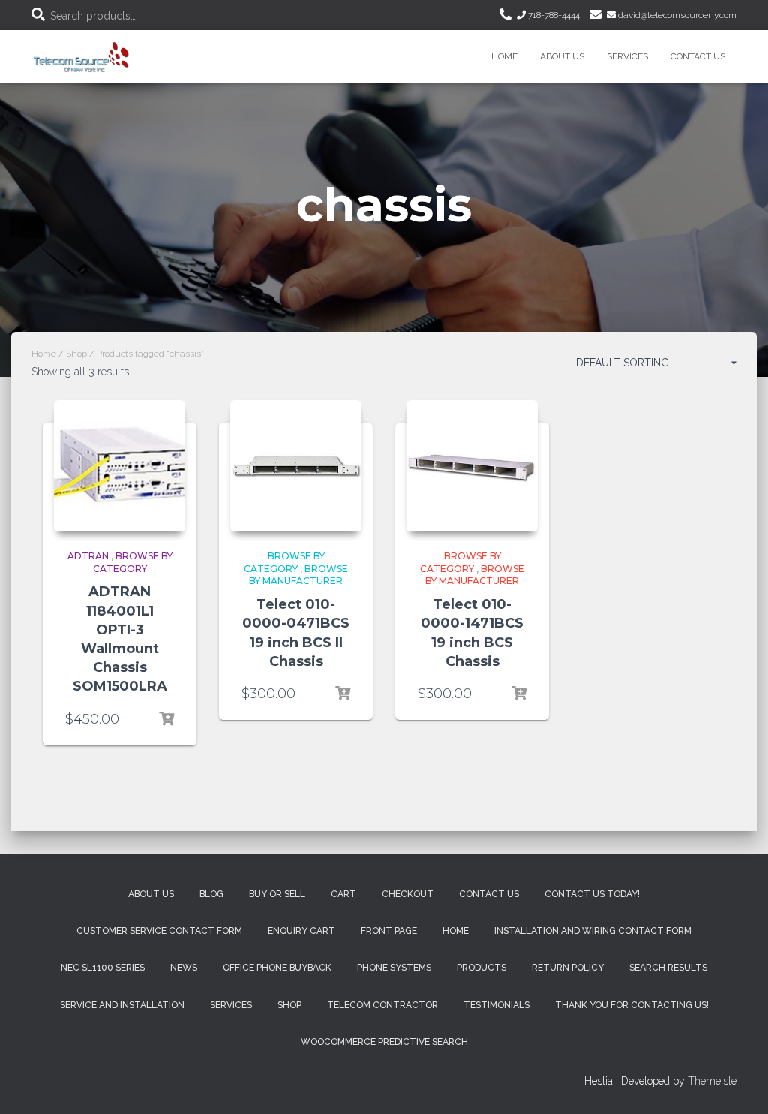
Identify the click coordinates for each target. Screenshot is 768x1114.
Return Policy (568, 967)
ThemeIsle (712, 1081)
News (183, 967)
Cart (343, 894)
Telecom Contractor (382, 1005)
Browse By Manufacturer (298, 575)
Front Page (389, 931)
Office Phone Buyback (277, 967)
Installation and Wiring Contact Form (593, 931)
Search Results (668, 967)
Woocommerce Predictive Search (384, 1042)
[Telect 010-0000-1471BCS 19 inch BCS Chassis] (472, 465)
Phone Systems (394, 967)
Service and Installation (122, 1005)
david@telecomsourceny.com (676, 15)
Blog (212, 894)
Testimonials (497, 1005)
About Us (562, 56)
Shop (76, 353)
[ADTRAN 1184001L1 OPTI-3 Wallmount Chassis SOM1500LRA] (119, 465)
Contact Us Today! (592, 894)
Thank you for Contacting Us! (632, 1005)
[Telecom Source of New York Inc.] (83, 56)
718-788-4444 (553, 15)
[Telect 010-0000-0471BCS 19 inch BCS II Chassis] (296, 465)
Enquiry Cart (301, 931)
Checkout (408, 894)
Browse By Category (132, 562)
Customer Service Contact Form (159, 931)
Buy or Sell (277, 894)
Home (504, 56)
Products (481, 967)
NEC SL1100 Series (103, 967)
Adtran (88, 556)
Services (627, 56)
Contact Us (697, 56)
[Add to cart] (166, 719)
